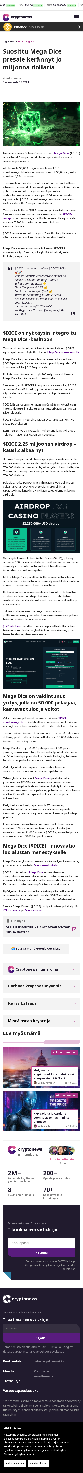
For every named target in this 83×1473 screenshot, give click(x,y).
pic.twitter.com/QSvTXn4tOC (33, 306)
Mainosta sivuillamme (43, 1374)
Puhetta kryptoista (27, 41)
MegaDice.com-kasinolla (63, 352)
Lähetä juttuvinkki (48, 1361)
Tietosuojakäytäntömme (19, 1454)
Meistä (8, 1371)
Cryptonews (8, 41)
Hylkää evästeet (15, 1463)
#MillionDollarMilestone (37, 276)
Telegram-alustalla (45, 865)
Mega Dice (36, 872)
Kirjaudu (42, 1253)
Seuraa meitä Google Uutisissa (38, 948)
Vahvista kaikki (38, 1463)
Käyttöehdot (13, 1361)
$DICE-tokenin (12, 626)
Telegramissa (33, 910)
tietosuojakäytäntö (47, 1265)
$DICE (19, 268)
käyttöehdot (68, 1265)
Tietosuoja (12, 1381)
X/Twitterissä (11, 910)
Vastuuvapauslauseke (14, 1390)
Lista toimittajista (62, 1159)
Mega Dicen (43, 778)
